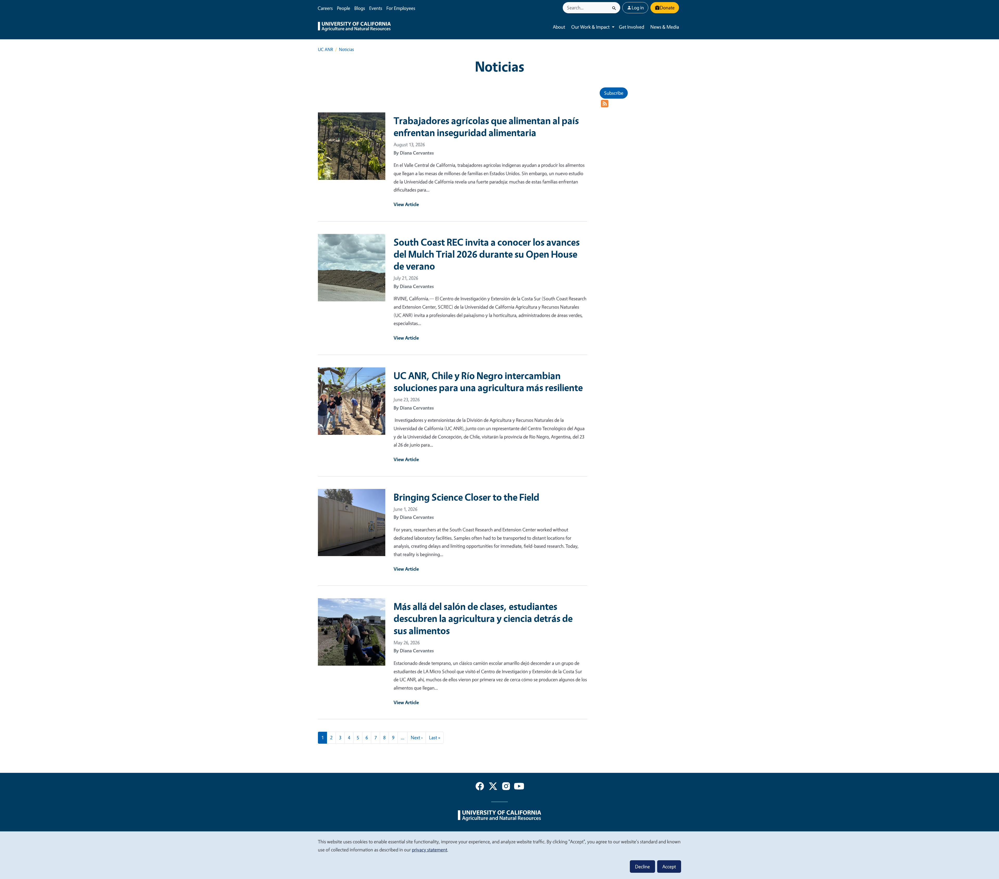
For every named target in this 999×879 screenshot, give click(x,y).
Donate (667, 7)
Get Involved (631, 27)
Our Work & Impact (590, 27)
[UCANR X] (493, 787)
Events (375, 8)
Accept (669, 866)
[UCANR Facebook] (480, 787)
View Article (406, 204)
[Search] (614, 7)
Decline (642, 866)
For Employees (400, 8)
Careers (325, 8)
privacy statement (429, 849)
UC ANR (325, 49)
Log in (638, 7)
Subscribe (613, 93)
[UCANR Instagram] (506, 787)
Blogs (359, 8)
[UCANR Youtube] (519, 787)
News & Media (664, 27)
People (343, 8)
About (559, 27)
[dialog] (499, 855)
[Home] (354, 27)
